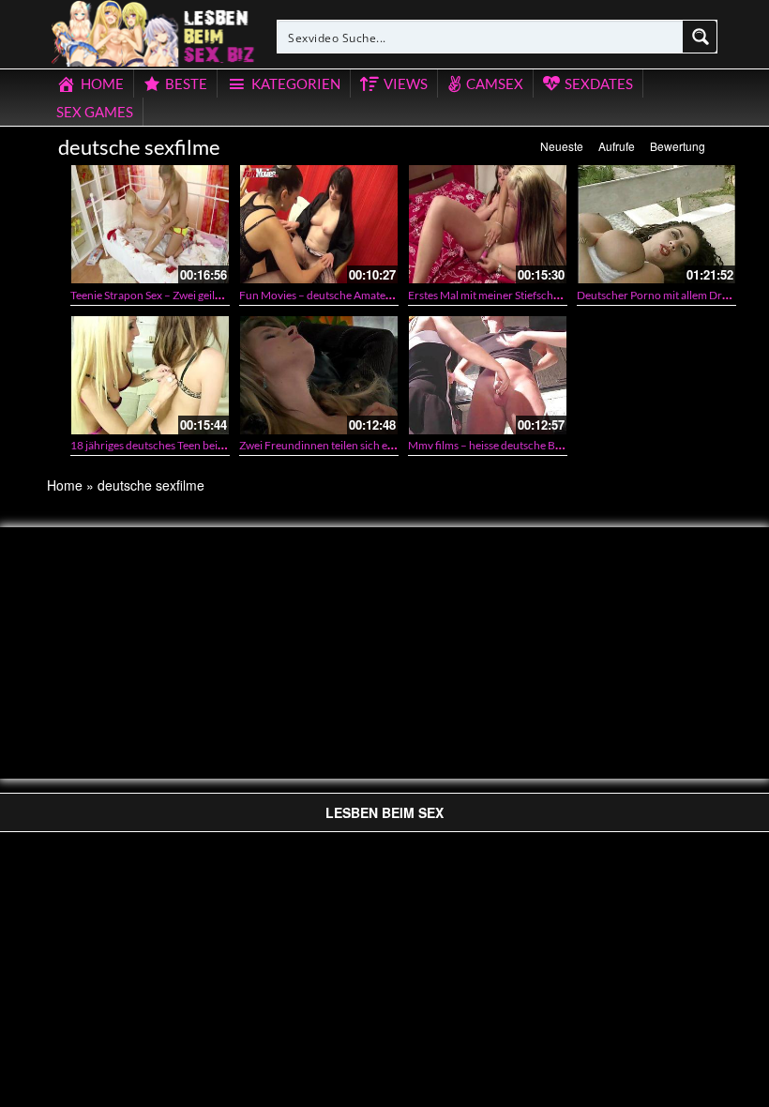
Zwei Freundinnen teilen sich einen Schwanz (347, 445)
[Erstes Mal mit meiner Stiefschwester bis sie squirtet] (487, 224)
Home (65, 485)
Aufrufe (616, 146)
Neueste (561, 146)
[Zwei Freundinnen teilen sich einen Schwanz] (319, 375)
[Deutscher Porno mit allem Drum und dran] (656, 224)
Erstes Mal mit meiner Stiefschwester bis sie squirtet (532, 295)
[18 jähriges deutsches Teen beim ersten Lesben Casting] (150, 375)
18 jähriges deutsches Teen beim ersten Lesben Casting (202, 445)
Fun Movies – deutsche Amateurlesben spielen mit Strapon (381, 295)
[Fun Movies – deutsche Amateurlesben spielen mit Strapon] (319, 224)
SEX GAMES (94, 111)
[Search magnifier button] (700, 37)
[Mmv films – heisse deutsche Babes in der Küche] (487, 375)
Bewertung (677, 146)
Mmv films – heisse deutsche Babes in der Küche (524, 445)
